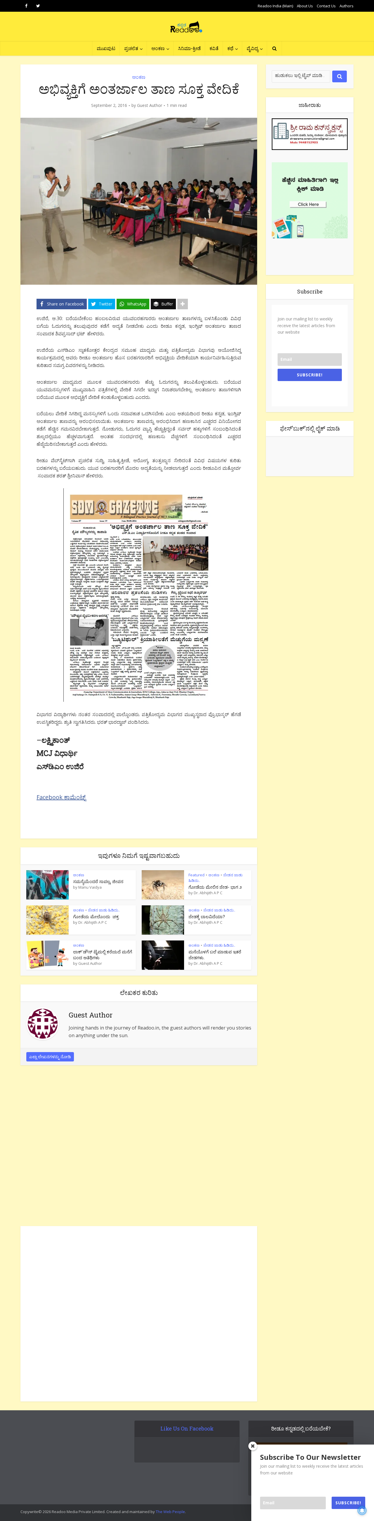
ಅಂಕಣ (158, 48)
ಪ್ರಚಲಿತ (131, 48)
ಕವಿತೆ (214, 48)
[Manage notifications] (362, 1510)
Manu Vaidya (90, 887)
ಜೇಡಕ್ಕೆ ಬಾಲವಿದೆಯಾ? (206, 916)
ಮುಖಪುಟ (106, 48)
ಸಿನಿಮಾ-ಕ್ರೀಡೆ (189, 48)
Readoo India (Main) (275, 5)
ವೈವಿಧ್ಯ (252, 48)
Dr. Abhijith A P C (208, 892)
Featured (196, 875)
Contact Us (326, 5)
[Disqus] (138, 1147)
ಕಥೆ (230, 48)
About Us (305, 5)
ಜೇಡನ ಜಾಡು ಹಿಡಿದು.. (104, 910)
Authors (347, 5)
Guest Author (149, 105)
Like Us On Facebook (187, 1428)
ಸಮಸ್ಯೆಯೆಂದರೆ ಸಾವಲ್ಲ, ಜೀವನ (98, 881)
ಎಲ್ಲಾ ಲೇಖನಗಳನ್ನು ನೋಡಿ (50, 1056)
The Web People (170, 1511)
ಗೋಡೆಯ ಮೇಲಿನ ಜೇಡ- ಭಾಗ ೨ (215, 887)
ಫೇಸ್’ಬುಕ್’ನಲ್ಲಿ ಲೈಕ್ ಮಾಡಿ (310, 428)
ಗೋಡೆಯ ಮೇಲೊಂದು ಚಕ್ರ (96, 916)
